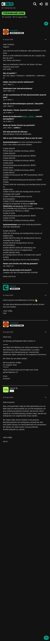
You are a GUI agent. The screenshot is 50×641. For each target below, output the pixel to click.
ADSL (25, 116)
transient (8, 17)
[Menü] (46, 4)
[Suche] (35, 4)
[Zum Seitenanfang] (46, 638)
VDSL (31, 116)
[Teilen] (46, 23)
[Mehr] (45, 39)
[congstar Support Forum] (7, 4)
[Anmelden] (40, 4)
